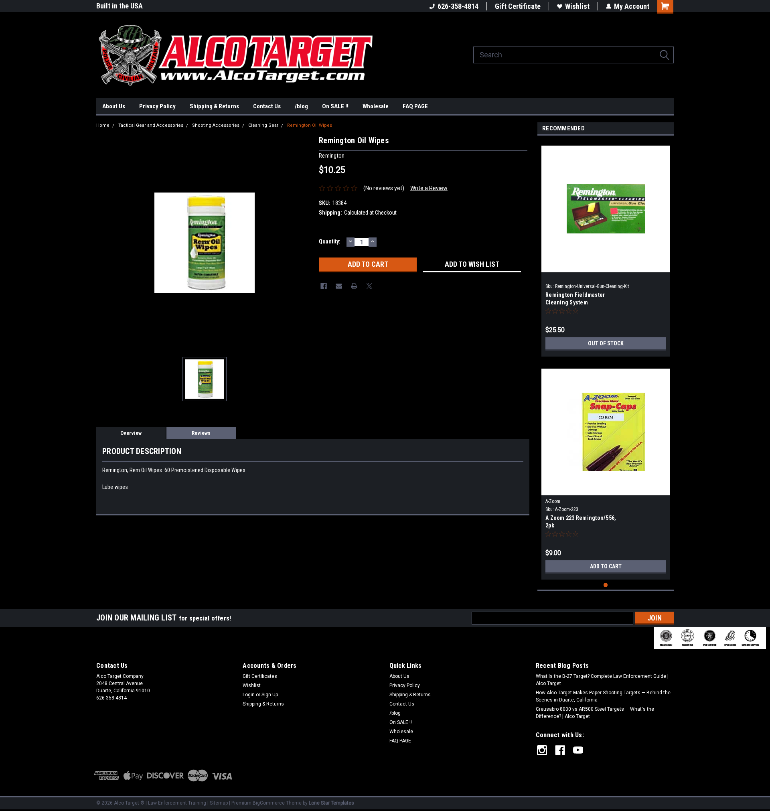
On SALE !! (335, 106)
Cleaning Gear (263, 125)
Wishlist (577, 6)
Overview (131, 433)
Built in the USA (119, 6)
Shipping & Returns (214, 106)
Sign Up (269, 694)
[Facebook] (323, 286)
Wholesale (376, 106)
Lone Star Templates (331, 803)
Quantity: (329, 241)
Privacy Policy (157, 106)
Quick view (605, 266)
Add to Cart (606, 566)
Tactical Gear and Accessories (150, 125)
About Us (113, 106)
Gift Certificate (518, 6)
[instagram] (542, 750)
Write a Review (429, 188)
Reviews (201, 433)
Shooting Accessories (215, 125)
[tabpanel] (605, 248)
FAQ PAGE (415, 106)
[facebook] (560, 750)
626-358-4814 (458, 6)
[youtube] (578, 750)
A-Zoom (552, 501)
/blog (301, 106)
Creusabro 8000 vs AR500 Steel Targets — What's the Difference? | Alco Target (595, 712)
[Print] (354, 286)
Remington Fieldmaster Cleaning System (575, 299)
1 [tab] (606, 585)
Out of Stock (606, 343)
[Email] (339, 286)
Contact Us (267, 106)
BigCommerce (269, 803)
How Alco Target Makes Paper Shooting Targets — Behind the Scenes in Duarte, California (603, 696)
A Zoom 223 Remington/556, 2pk (580, 522)
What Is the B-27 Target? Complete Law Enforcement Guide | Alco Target (602, 679)
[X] (369, 286)
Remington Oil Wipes (309, 125)
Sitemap (219, 803)
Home (102, 125)
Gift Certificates (260, 676)
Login (249, 694)
